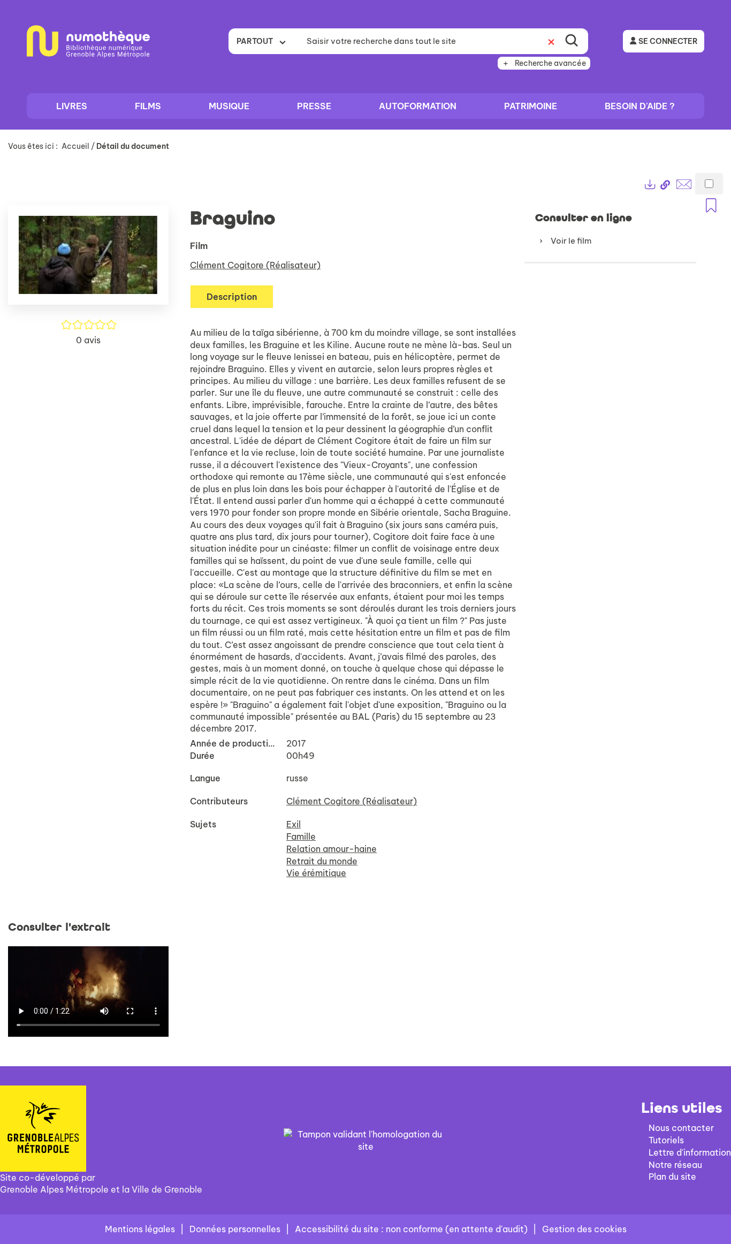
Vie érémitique (316, 873)
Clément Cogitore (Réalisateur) (255, 265)
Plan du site (672, 1176)
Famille (301, 836)
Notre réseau (675, 1164)
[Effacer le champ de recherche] (551, 41)
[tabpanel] (365, 604)
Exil (293, 824)
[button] (88, 259)
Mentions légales (140, 1229)
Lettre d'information (690, 1152)
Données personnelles (234, 1229)
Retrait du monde (321, 861)
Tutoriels (666, 1140)
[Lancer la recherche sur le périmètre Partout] (571, 41)
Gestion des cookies (584, 1229)
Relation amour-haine (331, 848)
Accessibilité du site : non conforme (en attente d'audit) (411, 1229)
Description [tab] (232, 296)
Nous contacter (681, 1127)
